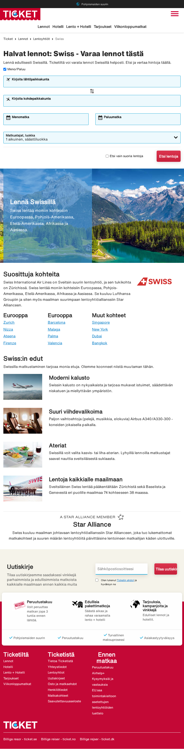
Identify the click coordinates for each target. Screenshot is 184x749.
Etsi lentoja (168, 156)
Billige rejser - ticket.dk (97, 739)
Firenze (9, 343)
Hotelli (58, 26)
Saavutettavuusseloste (64, 701)
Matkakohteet (58, 695)
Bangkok (99, 343)
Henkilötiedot (58, 689)
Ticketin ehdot (125, 580)
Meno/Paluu (16, 69)
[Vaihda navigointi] (175, 13)
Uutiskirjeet (56, 678)
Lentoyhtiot (56, 672)
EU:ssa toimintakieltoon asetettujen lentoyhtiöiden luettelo (104, 702)
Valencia (55, 343)
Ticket (8, 38)
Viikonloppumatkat (130, 26)
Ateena (9, 336)
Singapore (101, 322)
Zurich (9, 322)
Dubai (97, 336)
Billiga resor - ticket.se (20, 739)
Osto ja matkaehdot (62, 683)
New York (100, 329)
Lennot (44, 26)
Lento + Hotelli (78, 26)
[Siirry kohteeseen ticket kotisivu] (20, 13)
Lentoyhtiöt (41, 38)
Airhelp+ (98, 673)
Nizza (8, 329)
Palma (53, 336)
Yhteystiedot (57, 666)
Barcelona (56, 322)
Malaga (54, 329)
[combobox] (95, 83)
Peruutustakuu (102, 667)
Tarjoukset (103, 26)
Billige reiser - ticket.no (58, 739)
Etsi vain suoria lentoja (126, 156)
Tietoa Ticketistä (60, 661)
